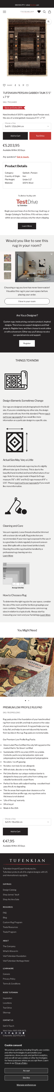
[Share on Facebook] (15, 85)
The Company (9, 946)
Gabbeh (26, 173)
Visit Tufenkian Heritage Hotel (16, 961)
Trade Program (9, 932)
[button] (4, 85)
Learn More (27, 226)
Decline (26, 1077)
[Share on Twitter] (19, 85)
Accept (26, 1070)
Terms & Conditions (11, 983)
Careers (6, 974)
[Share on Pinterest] (23, 85)
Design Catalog (9, 890)
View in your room (27, 301)
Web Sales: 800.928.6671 (14, 1030)
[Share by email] (27, 85)
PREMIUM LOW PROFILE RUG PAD (22, 707)
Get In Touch (8, 1026)
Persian (34, 173)
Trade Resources (10, 927)
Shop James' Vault (11, 894)
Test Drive (40, 136)
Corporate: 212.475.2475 (14, 1035)
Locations (7, 1003)
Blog (5, 917)
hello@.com (32, 5)
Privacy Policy (21, 1063)
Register (27, 343)
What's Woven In (10, 951)
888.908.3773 (20, 5)
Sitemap (6, 1012)
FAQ (5, 912)
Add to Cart (15, 136)
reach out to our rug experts (27, 483)
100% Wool (28, 183)
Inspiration (7, 998)
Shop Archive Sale (11, 899)
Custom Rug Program (12, 922)
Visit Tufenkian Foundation (14, 956)
